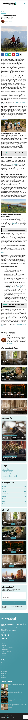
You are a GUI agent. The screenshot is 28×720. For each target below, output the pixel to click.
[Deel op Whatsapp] (9, 54)
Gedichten (3, 673)
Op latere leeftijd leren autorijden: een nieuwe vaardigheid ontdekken (16, 691)
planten (17, 473)
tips (11, 476)
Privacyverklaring (6, 649)
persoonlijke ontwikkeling (8, 473)
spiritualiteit (5, 476)
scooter (3, 66)
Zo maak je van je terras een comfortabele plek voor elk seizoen (16, 698)
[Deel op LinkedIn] (17, 54)
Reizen (6, 11)
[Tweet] (6, 54)
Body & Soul (4, 669)
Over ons (4, 641)
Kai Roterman (8, 21)
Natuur (3, 664)
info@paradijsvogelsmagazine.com (9, 632)
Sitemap (4, 655)
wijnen (2, 252)
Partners (4, 645)
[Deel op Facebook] (2, 54)
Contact (4, 643)
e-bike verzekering (15, 164)
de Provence (15, 223)
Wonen (2, 675)
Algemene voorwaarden (7, 647)
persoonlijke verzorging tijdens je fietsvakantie (13, 287)
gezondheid (18, 469)
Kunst (2, 662)
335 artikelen (10, 343)
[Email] (20, 54)
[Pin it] (13, 54)
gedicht (4, 469)
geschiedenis (10, 469)
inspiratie (5, 471)
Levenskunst (4, 671)
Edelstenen (3, 677)
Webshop (4, 653)
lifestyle (10, 471)
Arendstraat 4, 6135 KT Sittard (8, 630)
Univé (8, 317)
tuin (15, 476)
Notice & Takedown (6, 651)
